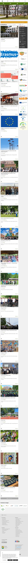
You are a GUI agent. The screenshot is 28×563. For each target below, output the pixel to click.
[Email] (18, 541)
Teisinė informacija (18, 535)
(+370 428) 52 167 (19, 546)
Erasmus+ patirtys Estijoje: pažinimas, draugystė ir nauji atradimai (8, 196)
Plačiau (16, 69)
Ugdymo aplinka (4, 519)
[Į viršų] (20, 554)
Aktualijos (4, 85)
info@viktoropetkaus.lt (18, 547)
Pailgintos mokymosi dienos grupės (19, 521)
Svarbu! (4, 41)
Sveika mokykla (23, 33)
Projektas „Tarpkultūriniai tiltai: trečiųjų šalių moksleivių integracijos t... (8, 129)
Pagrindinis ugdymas (18, 520)
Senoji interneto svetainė (23, 44)
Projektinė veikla (5, 108)
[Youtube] (17, 541)
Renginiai (4, 490)
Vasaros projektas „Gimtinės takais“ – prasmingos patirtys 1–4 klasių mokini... (9, 263)
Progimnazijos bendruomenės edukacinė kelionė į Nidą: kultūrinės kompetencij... (8, 151)
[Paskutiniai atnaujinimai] (13, 1)
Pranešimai (4, 63)
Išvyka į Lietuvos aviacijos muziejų (5, 375)
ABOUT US (21, 49)
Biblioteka (22, 31)
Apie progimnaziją (4, 518)
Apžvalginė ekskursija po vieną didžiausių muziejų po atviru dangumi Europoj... (9, 286)
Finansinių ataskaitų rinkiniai (5, 529)
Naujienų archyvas (10, 498)
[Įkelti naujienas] (7, 1)
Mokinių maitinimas (18, 524)
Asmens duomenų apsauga (18, 530)
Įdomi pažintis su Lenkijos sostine (5, 240)
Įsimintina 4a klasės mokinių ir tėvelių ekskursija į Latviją (9, 330)
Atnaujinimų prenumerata (23, 47)
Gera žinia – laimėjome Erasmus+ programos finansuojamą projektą (9, 61)
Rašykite (3, 542)
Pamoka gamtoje (3, 442)
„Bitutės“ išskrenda (3, 465)
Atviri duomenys (17, 536)
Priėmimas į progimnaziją (4, 524)
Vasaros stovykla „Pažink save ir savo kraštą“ (7, 218)
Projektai (22, 29)
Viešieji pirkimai (3, 532)
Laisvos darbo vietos (18, 529)
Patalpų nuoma (17, 525)
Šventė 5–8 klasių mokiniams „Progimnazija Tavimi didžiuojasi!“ (8, 488)
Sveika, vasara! (3, 420)
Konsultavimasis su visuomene (19, 531)
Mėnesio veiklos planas (23, 35)
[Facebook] (15, 541)
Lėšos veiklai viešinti (4, 530)
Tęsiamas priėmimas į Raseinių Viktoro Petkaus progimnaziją (7, 39)
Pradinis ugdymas (17, 519)
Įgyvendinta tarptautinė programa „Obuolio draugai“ (8, 397)
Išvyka (4, 153)
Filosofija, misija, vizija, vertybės (5, 520)
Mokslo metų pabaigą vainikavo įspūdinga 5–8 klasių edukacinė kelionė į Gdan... (8, 173)
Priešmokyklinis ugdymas (18, 518)
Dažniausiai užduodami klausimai (19, 532)
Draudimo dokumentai (4, 83)
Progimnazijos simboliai (4, 521)
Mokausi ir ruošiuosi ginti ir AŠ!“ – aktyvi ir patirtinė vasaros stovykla (9, 106)
